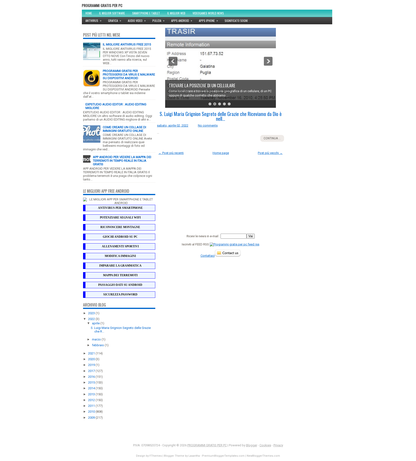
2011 (92, 406)
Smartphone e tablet (146, 13)
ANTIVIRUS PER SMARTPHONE (120, 208)
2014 (92, 388)
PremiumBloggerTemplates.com (223, 455)
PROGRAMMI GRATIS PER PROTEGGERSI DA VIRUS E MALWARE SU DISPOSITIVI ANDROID (129, 74)
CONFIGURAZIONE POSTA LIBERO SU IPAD (201, 85)
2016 (92, 376)
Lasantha (194, 455)
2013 (92, 394)
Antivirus (93, 20)
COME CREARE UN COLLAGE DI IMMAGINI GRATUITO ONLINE (124, 129)
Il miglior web (176, 13)
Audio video (137, 20)
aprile (96, 323)
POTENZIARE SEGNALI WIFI (120, 217)
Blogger (251, 445)
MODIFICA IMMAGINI (120, 256)
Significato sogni (236, 21)
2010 (92, 411)
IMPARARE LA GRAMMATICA (120, 265)
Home (88, 13)
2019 (92, 365)
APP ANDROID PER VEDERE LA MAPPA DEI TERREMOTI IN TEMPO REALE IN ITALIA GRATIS (122, 160)
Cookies (265, 445)
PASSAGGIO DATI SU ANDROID (120, 285)
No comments (208, 125)
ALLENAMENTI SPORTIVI (120, 246)
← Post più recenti (171, 153)
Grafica (114, 20)
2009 (92, 417)
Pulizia (158, 20)
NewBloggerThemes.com (263, 455)
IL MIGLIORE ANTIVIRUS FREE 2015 (127, 44)
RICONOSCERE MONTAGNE (120, 227)
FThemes (156, 455)
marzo (97, 339)
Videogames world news (208, 13)
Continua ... (272, 138)
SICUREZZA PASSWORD (120, 294)
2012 (92, 400)
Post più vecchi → (270, 153)
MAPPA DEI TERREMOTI (120, 275)
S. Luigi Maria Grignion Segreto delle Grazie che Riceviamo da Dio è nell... (221, 116)
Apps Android (181, 20)
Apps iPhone (208, 20)
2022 (92, 319)
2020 (92, 359)
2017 (92, 371)
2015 (92, 382)
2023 (92, 313)
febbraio (98, 345)
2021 (92, 353)
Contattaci (208, 255)
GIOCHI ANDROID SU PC (120, 236)
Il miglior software (112, 13)
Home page (221, 153)
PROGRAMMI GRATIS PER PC (102, 5)
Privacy (278, 445)
